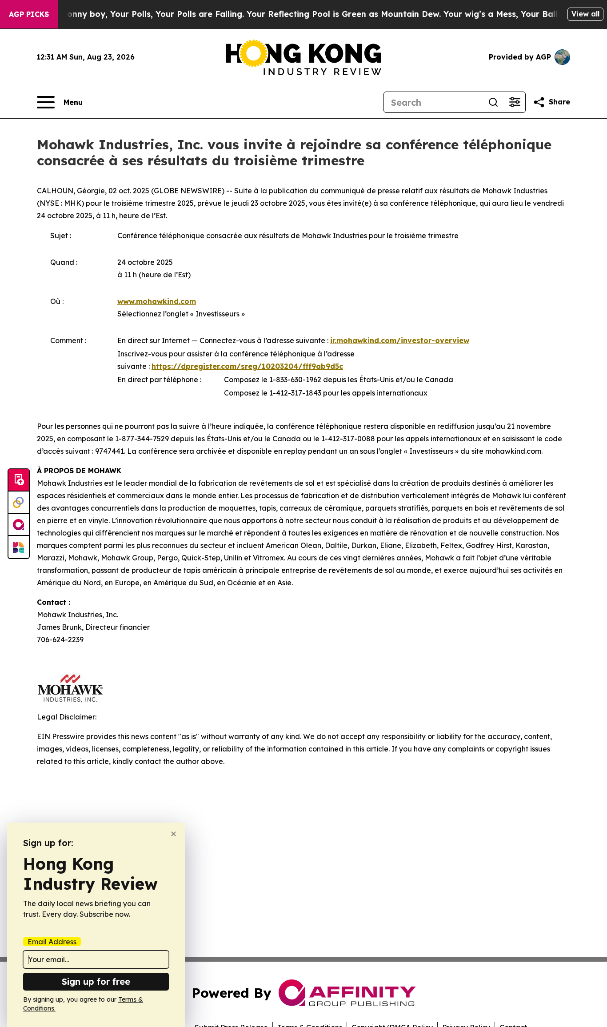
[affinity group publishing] (18, 525)
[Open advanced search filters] (514, 102)
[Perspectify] (18, 503)
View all (585, 13)
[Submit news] (18, 480)
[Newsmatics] (18, 547)
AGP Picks (29, 14)
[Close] (173, 834)
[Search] (493, 102)
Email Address (52, 941)
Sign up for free (96, 981)
